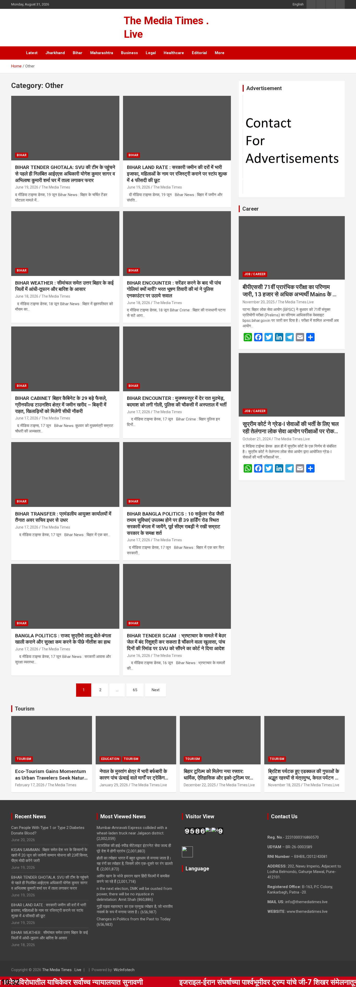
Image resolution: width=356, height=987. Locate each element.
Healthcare (174, 53)
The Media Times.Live (296, 302)
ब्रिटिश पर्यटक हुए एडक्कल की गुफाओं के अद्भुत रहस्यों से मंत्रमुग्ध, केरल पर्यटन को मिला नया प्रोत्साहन (304, 777)
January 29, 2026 (114, 785)
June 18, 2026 (26, 296)
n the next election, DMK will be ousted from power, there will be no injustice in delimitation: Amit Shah (134, 894)
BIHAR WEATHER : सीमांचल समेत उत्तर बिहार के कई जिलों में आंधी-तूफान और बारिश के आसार (64, 286)
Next (155, 690)
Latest (32, 53)
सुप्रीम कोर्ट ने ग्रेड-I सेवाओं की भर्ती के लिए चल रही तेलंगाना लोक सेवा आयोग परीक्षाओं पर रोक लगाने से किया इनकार (291, 431)
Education (110, 759)
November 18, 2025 (284, 785)
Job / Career (255, 274)
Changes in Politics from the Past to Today (133, 919)
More (219, 53)
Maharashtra (101, 53)
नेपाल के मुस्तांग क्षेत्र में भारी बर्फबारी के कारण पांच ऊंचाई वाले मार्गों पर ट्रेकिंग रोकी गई (133, 777)
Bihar (77, 53)
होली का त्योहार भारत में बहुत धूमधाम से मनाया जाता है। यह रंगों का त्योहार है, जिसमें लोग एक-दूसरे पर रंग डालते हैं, (135, 863)
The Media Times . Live (61, 969)
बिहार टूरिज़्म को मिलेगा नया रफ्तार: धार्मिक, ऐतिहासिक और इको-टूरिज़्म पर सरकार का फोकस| (217, 777)
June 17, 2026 (26, 418)
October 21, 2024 (257, 439)
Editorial (199, 53)
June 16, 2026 (138, 655)
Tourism (24, 709)
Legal (151, 53)
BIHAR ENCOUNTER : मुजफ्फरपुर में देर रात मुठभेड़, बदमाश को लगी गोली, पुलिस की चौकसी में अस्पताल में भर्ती (176, 401)
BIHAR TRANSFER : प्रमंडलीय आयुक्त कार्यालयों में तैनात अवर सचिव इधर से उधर (63, 517)
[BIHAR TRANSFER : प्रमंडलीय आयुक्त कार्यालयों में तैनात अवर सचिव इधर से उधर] (65, 474)
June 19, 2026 (26, 187)
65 (135, 690)
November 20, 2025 (259, 302)
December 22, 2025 (200, 785)
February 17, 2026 (30, 785)
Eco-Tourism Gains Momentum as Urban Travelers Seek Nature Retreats (51, 777)
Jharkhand (55, 53)
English (298, 4)
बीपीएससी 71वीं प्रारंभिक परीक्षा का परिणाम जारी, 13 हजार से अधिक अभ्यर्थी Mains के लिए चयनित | (291, 294)
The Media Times (55, 187)
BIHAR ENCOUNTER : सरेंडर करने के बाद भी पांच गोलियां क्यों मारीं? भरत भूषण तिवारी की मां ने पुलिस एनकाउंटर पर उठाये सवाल (174, 289)
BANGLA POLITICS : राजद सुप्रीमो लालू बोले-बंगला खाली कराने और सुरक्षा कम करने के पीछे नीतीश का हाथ (63, 639)
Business (129, 53)
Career (250, 209)
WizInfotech (124, 969)
